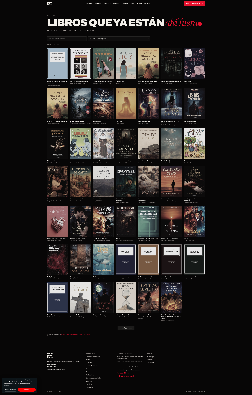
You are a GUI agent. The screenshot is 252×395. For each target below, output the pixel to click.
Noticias (139, 3)
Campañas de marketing (93, 378)
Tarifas (88, 360)
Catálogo (98, 3)
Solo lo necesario (10, 389)
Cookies (150, 360)
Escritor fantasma (91, 366)
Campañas (89, 3)
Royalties (116, 3)
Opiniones (89, 369)
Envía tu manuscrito (194, 3)
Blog (132, 3)
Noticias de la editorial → (126, 376)
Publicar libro (90, 375)
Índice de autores (85, 334)
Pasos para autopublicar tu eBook (127, 367)
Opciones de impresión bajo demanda (128, 370)
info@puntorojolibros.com (56, 369)
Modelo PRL (107, 3)
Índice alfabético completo (69, 334)
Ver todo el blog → (123, 373)
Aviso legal (150, 356)
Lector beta (89, 363)
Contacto (147, 3)
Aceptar (26, 389)
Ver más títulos (126, 328)
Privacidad (150, 363)
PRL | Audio (125, 3)
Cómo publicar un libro (93, 356)
